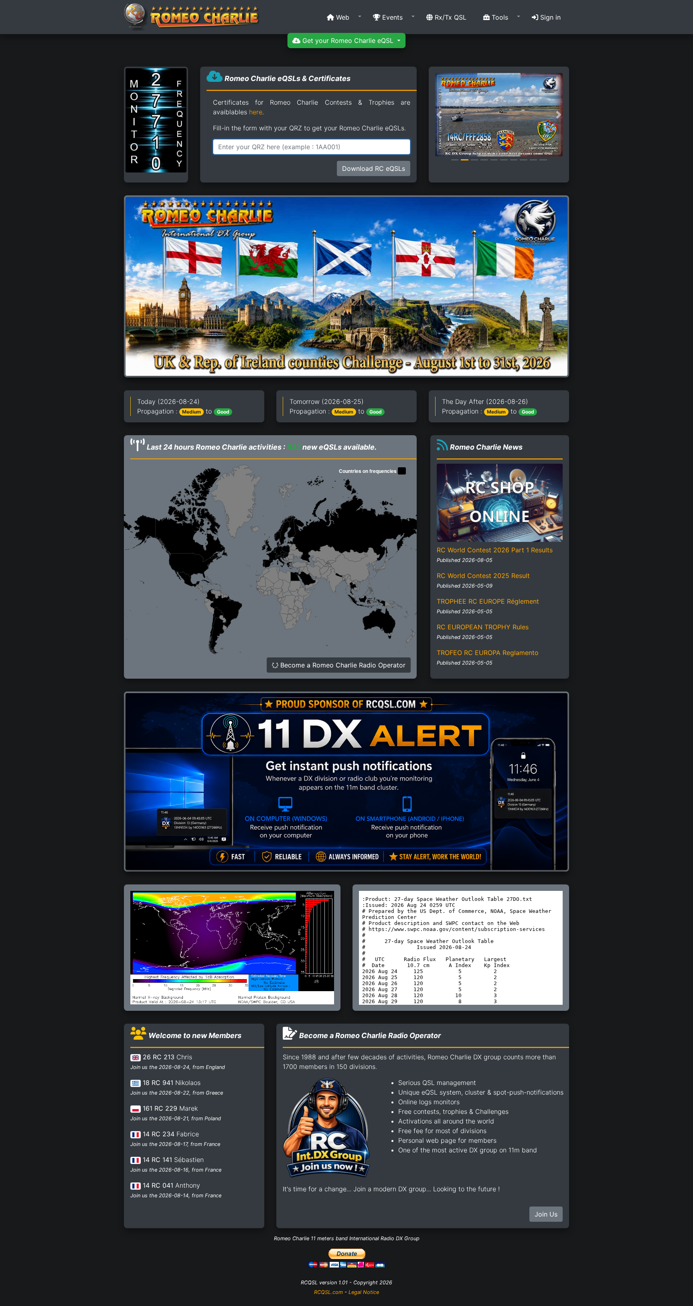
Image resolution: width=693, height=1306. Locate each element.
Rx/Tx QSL (449, 17)
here (255, 112)
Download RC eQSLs (373, 168)
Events (391, 17)
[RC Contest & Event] (346, 286)
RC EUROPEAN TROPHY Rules (483, 627)
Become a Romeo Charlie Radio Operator (341, 665)
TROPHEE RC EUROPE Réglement (488, 601)
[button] (341, 17)
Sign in (549, 17)
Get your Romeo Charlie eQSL (347, 41)
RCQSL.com (328, 1292)
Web (341, 17)
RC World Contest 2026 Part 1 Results (495, 550)
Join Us (546, 1214)
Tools (499, 17)
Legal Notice (364, 1292)
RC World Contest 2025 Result (483, 576)
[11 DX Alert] (346, 781)
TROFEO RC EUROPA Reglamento (488, 653)
